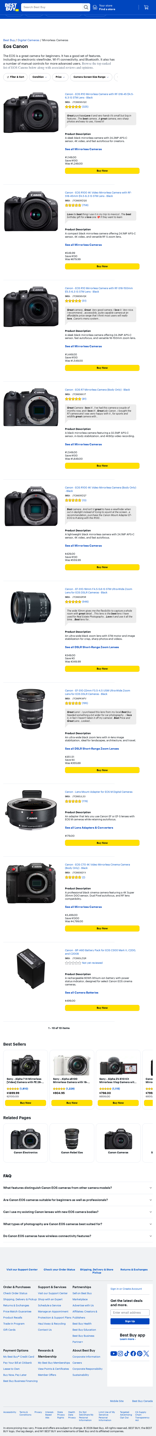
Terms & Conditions (25, 1413)
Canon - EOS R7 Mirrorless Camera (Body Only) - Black (97, 389)
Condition (38, 76)
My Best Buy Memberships (54, 1362)
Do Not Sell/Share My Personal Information (86, 1416)
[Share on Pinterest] (139, 1353)
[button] (104, 7)
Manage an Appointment (53, 1311)
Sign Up (130, 1321)
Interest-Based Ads (49, 1415)
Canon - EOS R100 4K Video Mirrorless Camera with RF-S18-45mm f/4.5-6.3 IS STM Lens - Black (98, 194)
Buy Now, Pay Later (15, 1374)
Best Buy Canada (142, 1401)
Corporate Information (86, 1356)
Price (59, 76)
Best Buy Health (82, 1323)
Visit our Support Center (53, 1293)
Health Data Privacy (72, 1415)
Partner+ (78, 1341)
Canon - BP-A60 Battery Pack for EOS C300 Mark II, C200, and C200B (100, 952)
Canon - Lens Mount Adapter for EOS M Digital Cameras (98, 791)
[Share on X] (146, 1353)
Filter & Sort (17, 76)
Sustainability (81, 1374)
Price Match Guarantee (17, 1311)
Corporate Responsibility (88, 1368)
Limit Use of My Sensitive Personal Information (107, 1416)
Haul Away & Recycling (52, 1323)
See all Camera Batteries (81, 992)
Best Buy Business (83, 1335)
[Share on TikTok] (127, 1353)
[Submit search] (86, 7)
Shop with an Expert (50, 1299)
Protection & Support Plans (54, 1317)
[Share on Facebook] (133, 1353)
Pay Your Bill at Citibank (17, 1362)
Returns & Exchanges (16, 1305)
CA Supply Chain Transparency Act (142, 1416)
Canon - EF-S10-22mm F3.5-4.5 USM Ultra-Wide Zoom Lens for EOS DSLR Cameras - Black (97, 692)
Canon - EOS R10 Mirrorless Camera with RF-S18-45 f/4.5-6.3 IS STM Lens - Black (99, 95)
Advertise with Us (83, 1305)
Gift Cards (9, 1329)
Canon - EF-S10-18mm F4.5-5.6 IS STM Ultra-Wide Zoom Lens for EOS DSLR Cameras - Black (98, 590)
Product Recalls (12, 1317)
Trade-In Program (14, 1323)
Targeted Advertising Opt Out (126, 1415)
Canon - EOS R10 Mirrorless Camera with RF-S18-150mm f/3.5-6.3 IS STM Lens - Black (99, 289)
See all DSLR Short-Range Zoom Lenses (92, 647)
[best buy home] (12, 7)
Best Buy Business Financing (20, 1381)
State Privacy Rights (61, 1415)
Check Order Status (15, 1293)
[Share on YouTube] (113, 1353)
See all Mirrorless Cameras (83, 149)
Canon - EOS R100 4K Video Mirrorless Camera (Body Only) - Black (100, 489)
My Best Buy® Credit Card (18, 1356)
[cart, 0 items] (146, 7)
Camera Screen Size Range (89, 76)
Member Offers (47, 1374)
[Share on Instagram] (120, 1353)
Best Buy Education (84, 1329)
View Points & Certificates (53, 1368)
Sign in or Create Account (126, 1288)
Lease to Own (11, 1368)
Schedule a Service (49, 1305)
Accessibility (9, 1412)
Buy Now (102, 170)
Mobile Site (117, 1401)
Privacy (38, 1412)
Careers (77, 1362)
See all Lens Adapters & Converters (89, 827)
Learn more (128, 1339)
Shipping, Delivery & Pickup (20, 1299)
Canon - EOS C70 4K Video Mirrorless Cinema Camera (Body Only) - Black (97, 866)
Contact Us (45, 1329)
